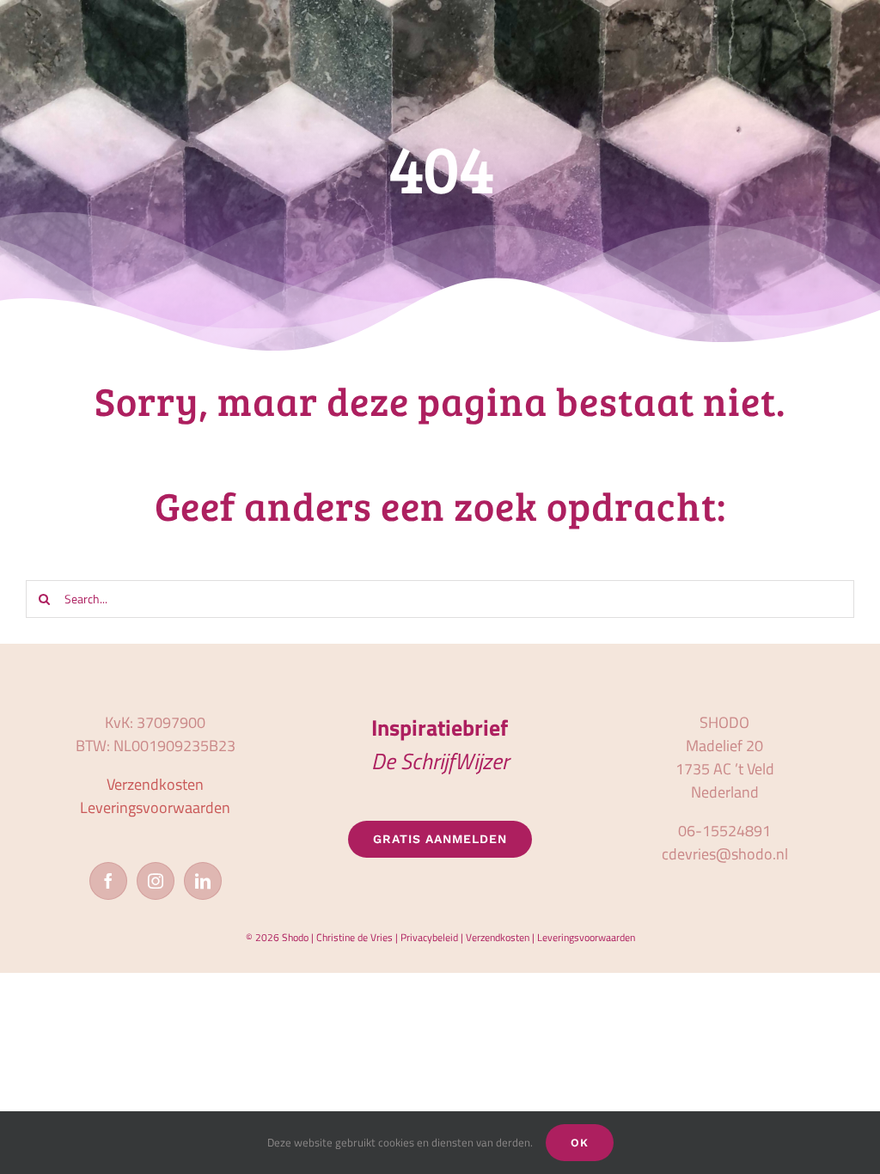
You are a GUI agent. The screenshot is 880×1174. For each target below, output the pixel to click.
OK (580, 1142)
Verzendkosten (155, 784)
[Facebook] (108, 881)
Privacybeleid (429, 937)
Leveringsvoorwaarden (155, 807)
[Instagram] (155, 881)
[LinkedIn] (203, 881)
